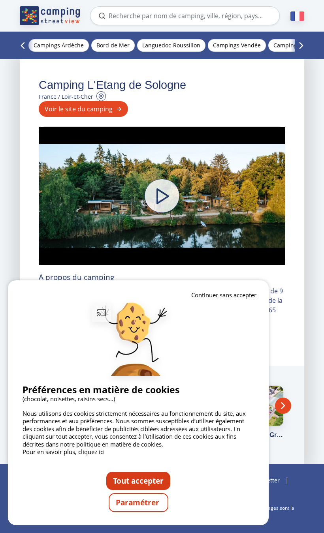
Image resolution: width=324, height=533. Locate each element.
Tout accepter (138, 481)
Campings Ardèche (59, 45)
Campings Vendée (237, 45)
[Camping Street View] (50, 15)
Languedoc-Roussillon (171, 45)
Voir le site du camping (79, 109)
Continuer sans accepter (223, 295)
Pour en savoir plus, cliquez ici (64, 452)
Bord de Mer (113, 45)
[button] (162, 196)
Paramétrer (138, 502)
